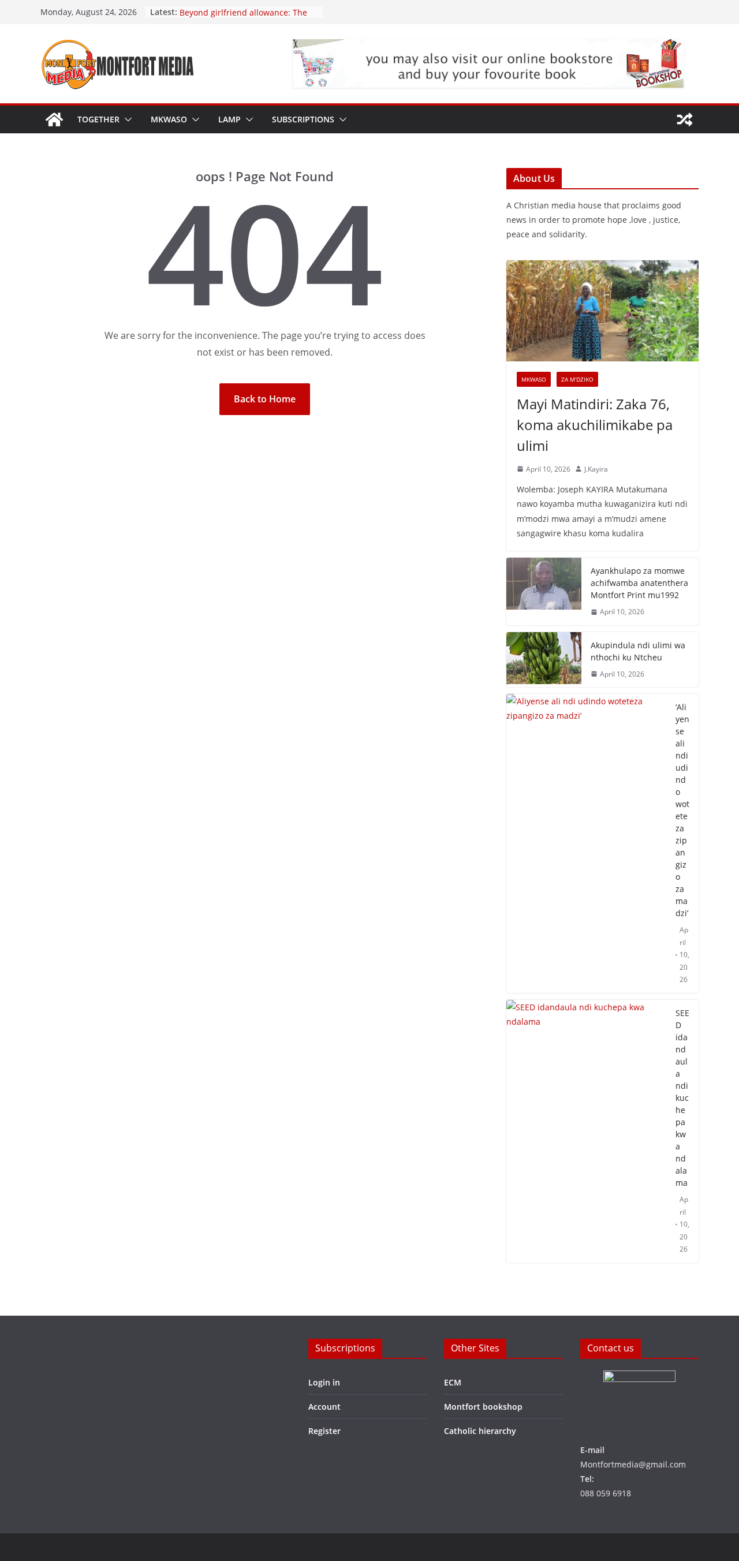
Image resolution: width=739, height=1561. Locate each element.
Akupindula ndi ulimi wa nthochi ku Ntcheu (638, 651)
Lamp (229, 119)
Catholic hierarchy (480, 1430)
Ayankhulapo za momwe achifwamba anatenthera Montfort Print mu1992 (639, 582)
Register (324, 1430)
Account (324, 1406)
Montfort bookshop (483, 1406)
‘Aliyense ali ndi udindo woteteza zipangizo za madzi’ (682, 809)
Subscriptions (303, 119)
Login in (324, 1382)
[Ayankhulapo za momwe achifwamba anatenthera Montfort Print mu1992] (543, 591)
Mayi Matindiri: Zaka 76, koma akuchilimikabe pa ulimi (595, 424)
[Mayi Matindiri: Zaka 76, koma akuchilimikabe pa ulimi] (602, 310)
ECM (452, 1382)
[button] (126, 119)
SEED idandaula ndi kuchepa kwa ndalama (682, 1097)
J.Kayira (596, 469)
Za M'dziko (577, 379)
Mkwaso (169, 119)
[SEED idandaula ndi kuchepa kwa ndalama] (586, 1131)
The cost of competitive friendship (246, 10)
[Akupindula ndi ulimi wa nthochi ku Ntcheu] (543, 660)
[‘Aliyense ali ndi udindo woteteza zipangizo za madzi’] (586, 843)
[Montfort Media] (54, 119)
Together (98, 119)
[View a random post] (685, 119)
